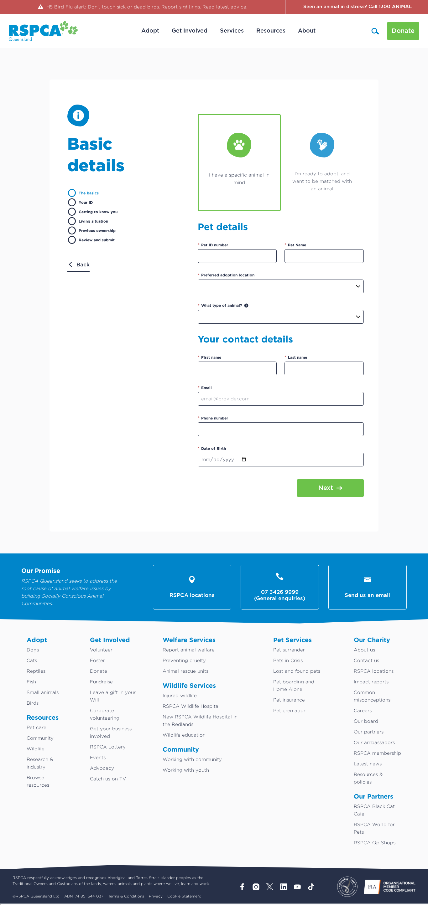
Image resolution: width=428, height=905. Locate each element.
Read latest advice (224, 6)
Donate (403, 31)
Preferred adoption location (226, 275)
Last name (295, 357)
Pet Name (295, 244)
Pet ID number (213, 244)
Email (205, 387)
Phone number (213, 417)
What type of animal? (220, 305)
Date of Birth (212, 448)
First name (209, 357)
